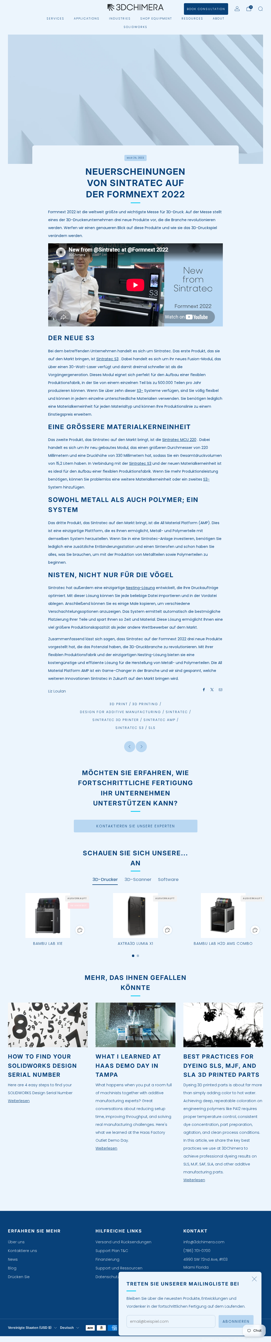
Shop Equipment (156, 18)
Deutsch (67, 1328)
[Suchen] (260, 8)
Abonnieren (236, 1321)
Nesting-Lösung (140, 587)
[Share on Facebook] (204, 689)
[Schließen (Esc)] (254, 1279)
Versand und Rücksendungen (123, 1242)
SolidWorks (135, 27)
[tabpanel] (135, 925)
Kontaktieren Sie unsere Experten (135, 826)
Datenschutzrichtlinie (115, 1276)
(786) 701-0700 (196, 1250)
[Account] (237, 8)
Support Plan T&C (112, 1250)
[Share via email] (220, 689)
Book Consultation (206, 9)
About (218, 18)
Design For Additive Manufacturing (120, 712)
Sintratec (177, 712)
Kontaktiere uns (22, 1250)
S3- (140, 390)
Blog (12, 1268)
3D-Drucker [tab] (105, 879)
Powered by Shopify (216, 1339)
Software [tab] (168, 879)
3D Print (119, 704)
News (13, 1259)
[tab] (133, 956)
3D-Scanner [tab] (137, 879)
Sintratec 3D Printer (115, 720)
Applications (87, 18)
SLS (152, 727)
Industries (120, 18)
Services (55, 18)
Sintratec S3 (107, 359)
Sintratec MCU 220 (179, 439)
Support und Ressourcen (119, 1268)
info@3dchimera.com (203, 1242)
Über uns (16, 1242)
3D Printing (145, 704)
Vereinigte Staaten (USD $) (30, 1328)
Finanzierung (107, 1259)
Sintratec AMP (159, 720)
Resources (192, 18)
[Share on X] (212, 689)
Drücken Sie (19, 1276)
